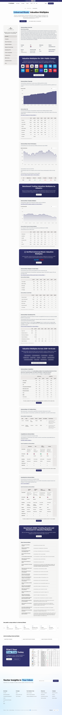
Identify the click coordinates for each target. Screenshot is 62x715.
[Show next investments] (55, 503)
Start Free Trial (51, 3)
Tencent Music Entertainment (29, 17)
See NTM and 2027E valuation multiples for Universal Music (31, 204)
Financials (6, 39)
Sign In (46, 3)
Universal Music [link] (35, 8)
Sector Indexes (29, 692)
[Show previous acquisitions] (55, 454)
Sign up (5, 32)
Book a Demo (54, 698)
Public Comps (29, 8)
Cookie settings (11, 710)
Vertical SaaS (44, 357)
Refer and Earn (43, 698)
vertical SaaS (46, 62)
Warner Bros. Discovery (47, 372)
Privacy (4, 710)
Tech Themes (18, 696)
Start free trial (51, 51)
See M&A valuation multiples (26, 440)
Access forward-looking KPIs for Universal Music (29, 326)
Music (41, 373)
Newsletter (43, 694)
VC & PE (4, 692)
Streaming (38, 357)
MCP (36, 3)
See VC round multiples (25, 483)
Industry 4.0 (41, 62)
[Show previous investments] (55, 501)
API (34, 3)
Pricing (31, 3)
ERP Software (51, 355)
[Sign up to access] (52, 120)
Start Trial (9, 659)
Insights (27, 3)
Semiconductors (50, 359)
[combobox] (53, 88)
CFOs (4, 698)
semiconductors (35, 62)
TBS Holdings (39, 372)
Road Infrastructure (44, 359)
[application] (39, 98)
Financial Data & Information (28, 359)
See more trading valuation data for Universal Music (30, 174)
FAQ (5, 63)
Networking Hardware (51, 357)
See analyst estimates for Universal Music (28, 115)
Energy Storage (36, 359)
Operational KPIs (8, 49)
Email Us (53, 696)
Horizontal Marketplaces (35, 355)
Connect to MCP (28, 0)
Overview (6, 36)
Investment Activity (8, 60)
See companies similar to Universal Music (35, 21)
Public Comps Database (31, 694)
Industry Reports (44, 692)
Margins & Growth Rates (9, 47)
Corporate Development (7, 696)
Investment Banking (44, 355)
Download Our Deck (44, 696)
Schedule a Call (16, 659)
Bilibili (36, 372)
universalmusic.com (52, 46)
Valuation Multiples (8, 44)
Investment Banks (6, 694)
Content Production (24, 52)
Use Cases (17, 3)
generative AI (24, 62)
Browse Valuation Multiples (39, 75)
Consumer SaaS (32, 357)
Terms (7, 710)
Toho (34, 372)
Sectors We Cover (19, 694)
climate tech (30, 62)
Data (16, 692)
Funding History (7, 55)
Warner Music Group (26, 388)
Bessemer (38, 322)
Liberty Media (38, 16)
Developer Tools (26, 357)
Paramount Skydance (29, 372)
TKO (47, 16)
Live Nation (43, 16)
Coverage (22, 3)
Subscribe (56, 680)
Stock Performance (8, 41)
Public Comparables (8, 52)
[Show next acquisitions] (55, 457)
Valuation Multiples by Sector (32, 696)
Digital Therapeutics (27, 355)
